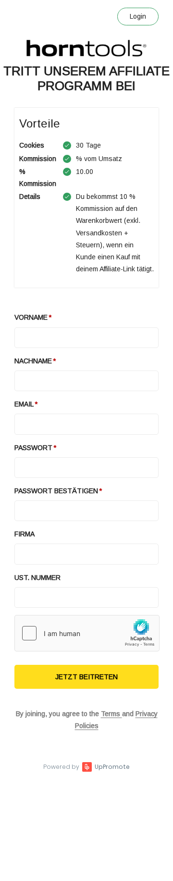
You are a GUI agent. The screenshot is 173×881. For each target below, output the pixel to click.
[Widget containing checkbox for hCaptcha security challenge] (87, 633)
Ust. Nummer (37, 577)
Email (24, 404)
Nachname (33, 361)
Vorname (31, 317)
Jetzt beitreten (86, 677)
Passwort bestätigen (56, 491)
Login (138, 16)
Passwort (33, 448)
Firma (24, 534)
